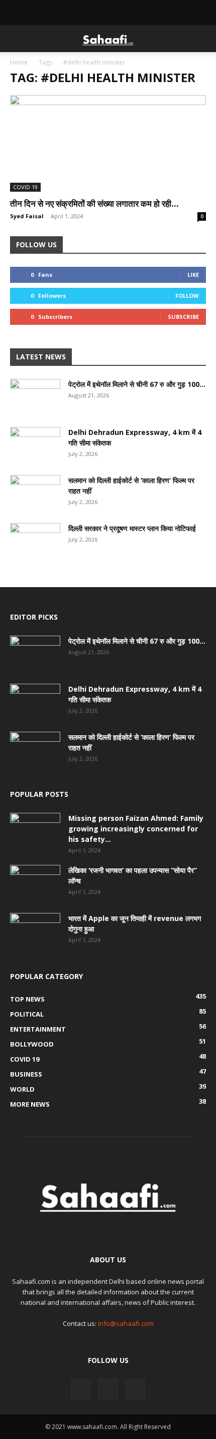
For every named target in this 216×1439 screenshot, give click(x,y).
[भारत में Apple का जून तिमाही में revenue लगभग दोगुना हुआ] (35, 930)
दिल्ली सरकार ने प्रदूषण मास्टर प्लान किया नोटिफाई (132, 528)
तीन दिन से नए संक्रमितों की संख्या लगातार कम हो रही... (94, 203)
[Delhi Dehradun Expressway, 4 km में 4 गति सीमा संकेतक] (35, 444)
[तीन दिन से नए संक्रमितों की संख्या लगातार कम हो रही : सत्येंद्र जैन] (108, 143)
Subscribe (183, 316)
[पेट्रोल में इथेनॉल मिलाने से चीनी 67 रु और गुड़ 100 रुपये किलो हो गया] (35, 396)
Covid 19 (25, 187)
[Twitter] (108, 1389)
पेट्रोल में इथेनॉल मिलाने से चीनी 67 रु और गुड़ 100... (136, 384)
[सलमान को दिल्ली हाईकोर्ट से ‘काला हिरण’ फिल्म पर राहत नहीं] (35, 492)
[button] (17, 38)
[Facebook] (81, 1389)
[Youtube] (135, 1389)
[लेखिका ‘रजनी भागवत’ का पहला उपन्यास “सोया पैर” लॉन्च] (35, 882)
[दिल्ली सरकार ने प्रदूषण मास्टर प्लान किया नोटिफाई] (35, 540)
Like (193, 274)
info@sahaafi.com (126, 1323)
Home (19, 62)
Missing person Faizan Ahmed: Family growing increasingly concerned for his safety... (135, 828)
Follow (187, 295)
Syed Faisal (27, 216)
